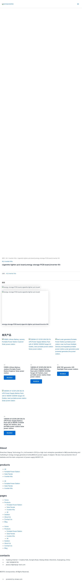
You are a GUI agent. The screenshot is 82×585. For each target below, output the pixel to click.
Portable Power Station (12, 472)
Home (6, 500)
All (6, 258)
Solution (7, 514)
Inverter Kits (12, 258)
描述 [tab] (3, 282)
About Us (7, 517)
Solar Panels (8, 474)
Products (7, 502)
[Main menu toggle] (78, 4)
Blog (5, 522)
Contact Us (8, 519)
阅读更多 (10, 377)
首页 (3, 258)
